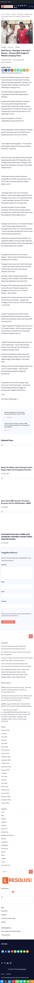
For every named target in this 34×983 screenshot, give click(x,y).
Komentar (4, 564)
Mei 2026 (4, 740)
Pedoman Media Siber (8, 918)
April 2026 (4, 743)
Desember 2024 (6, 796)
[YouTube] (14, 7)
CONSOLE (3, 822)
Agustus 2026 (5, 730)
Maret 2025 (4, 786)
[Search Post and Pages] (32, 6)
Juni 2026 (4, 737)
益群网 (3, 687)
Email (3, 591)
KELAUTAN (4, 829)
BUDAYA (3, 819)
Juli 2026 (4, 733)
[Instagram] (18, 5)
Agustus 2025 (5, 770)
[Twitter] (16, 5)
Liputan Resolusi (22, 969)
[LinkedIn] (20, 5)
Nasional (3, 838)
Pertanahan (4, 848)
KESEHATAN (4, 832)
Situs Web (3, 601)
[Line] (21, 70)
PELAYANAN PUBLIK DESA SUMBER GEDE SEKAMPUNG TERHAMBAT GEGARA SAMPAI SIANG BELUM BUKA (16, 537)
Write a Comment (6, 63)
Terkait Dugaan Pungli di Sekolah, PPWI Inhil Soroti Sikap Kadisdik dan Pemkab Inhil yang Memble (16, 425)
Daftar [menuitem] (9, 1)
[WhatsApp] (26, 5)
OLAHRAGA (4, 842)
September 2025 (6, 766)
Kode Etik (4, 911)
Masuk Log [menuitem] (3, 1)
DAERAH (3, 47)
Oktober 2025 (5, 763)
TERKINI (17, 47)
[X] (5, 70)
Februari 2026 (5, 750)
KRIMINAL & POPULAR (7, 835)
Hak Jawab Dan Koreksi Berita (11, 931)
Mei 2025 (4, 780)
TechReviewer (5, 695)
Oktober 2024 (5, 803)
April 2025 (4, 783)
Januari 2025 (5, 793)
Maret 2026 (4, 747)
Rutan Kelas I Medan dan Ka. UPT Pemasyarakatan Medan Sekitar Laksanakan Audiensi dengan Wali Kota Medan (17, 698)
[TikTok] (16, 7)
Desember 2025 (6, 756)
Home (2, 974)
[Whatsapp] (15, 70)
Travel (3, 862)
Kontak (3, 922)
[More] (27, 70)
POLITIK (10, 47)
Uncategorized (5, 865)
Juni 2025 (4, 776)
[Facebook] (14, 5)
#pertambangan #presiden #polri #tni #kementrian (15, 977)
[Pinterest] (22, 5)
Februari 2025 (5, 790)
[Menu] (29, 6)
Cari (31, 636)
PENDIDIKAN (4, 845)
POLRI (3, 855)
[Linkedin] (9, 70)
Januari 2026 (5, 753)
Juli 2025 (4, 773)
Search (31, 872)
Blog (2, 815)
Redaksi (3, 915)
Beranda (8, 974)
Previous (9, 417)
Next (5, 430)
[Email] (24, 70)
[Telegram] (24, 5)
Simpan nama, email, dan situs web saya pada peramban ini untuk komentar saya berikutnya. (16, 614)
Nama (3, 582)
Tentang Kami (5, 935)
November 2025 (6, 760)
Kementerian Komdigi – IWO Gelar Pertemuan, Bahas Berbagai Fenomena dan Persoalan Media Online (16, 690)
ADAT (3, 812)
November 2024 (6, 800)
